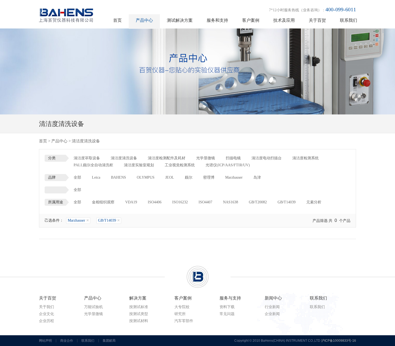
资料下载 (227, 307)
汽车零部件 (183, 321)
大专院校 (181, 307)
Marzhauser (234, 177)
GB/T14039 (287, 202)
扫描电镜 (233, 158)
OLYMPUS (146, 177)
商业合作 (66, 341)
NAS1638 (230, 202)
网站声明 (45, 341)
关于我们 (46, 307)
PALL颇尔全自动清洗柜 (93, 165)
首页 (117, 20)
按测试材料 (138, 321)
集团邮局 (109, 341)
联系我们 (348, 20)
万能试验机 (93, 307)
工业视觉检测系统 (180, 165)
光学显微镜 (205, 158)
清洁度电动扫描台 (267, 158)
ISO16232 (180, 202)
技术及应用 (284, 20)
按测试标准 (138, 307)
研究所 (180, 314)
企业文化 (46, 314)
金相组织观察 (103, 202)
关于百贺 (317, 20)
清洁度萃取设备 (87, 158)
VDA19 (131, 202)
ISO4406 (154, 202)
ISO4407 (205, 202)
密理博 (208, 177)
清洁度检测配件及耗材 (166, 158)
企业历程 (46, 321)
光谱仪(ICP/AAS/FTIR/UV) (228, 165)
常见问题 (227, 314)
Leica (96, 177)
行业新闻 (272, 307)
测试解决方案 (180, 20)
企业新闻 (272, 314)
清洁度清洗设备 (124, 158)
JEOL (169, 177)
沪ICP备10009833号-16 (338, 341)
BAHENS (118, 177)
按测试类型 (138, 314)
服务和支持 (217, 20)
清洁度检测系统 (305, 158)
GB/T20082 (258, 202)
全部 (77, 177)
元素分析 (313, 202)
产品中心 (144, 20)
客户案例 (250, 20)
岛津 (257, 177)
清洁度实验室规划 (139, 165)
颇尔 (188, 177)
